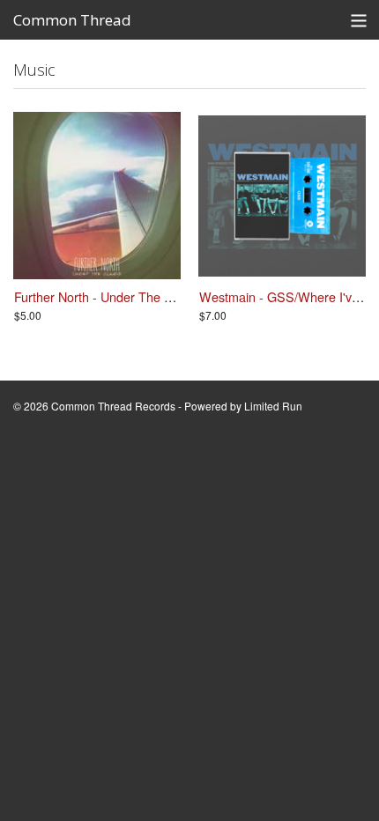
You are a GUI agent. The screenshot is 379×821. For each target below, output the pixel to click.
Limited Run (273, 405)
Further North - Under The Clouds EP (119, 296)
